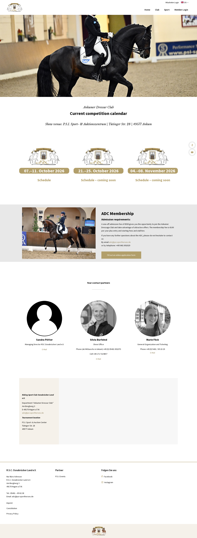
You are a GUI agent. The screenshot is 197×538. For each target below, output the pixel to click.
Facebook (107, 476)
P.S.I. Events (60, 476)
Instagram (108, 482)
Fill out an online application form (121, 255)
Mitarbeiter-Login (172, 2)
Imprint (9, 503)
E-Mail (44, 349)
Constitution (11, 508)
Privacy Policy (12, 513)
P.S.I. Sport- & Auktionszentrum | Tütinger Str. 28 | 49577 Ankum (107, 124)
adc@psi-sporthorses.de (120, 242)
